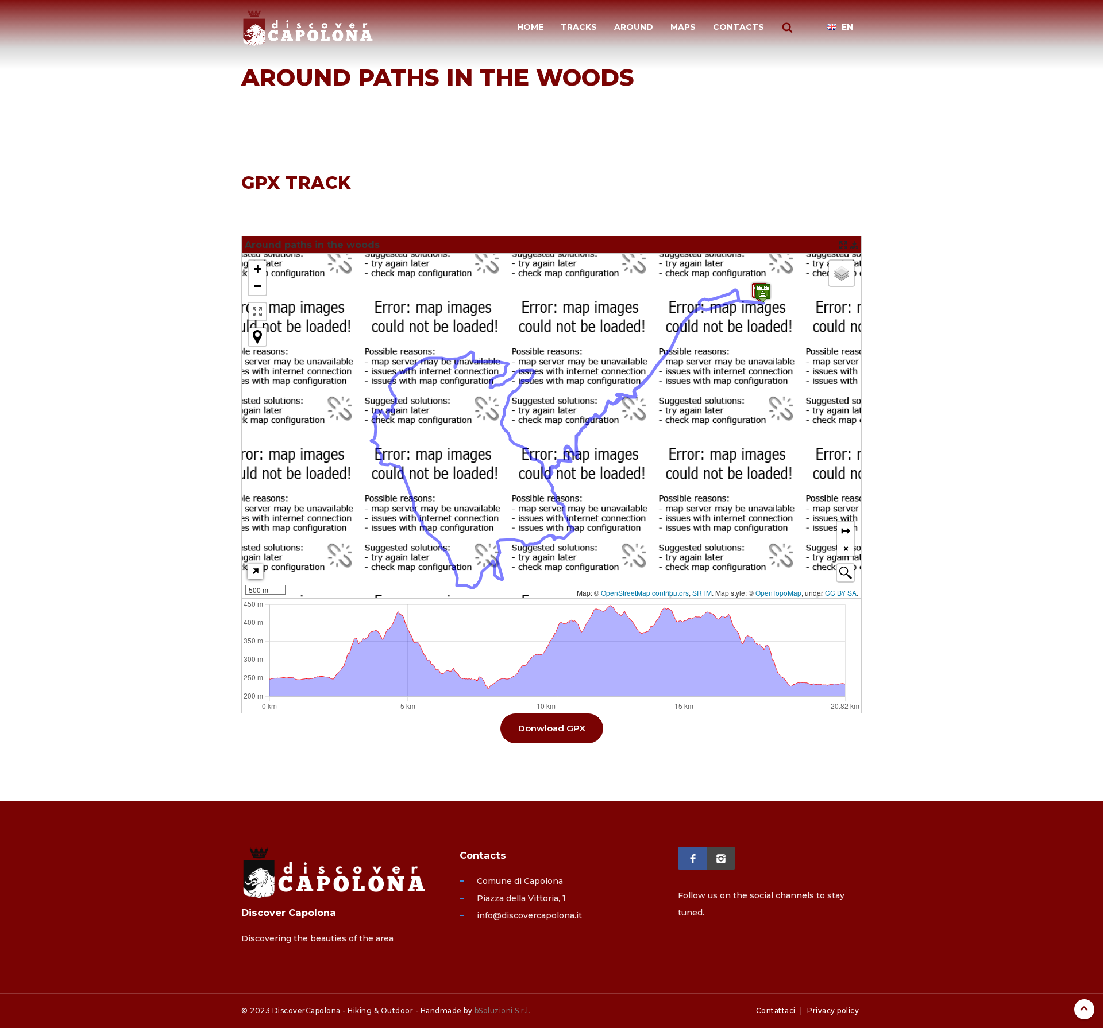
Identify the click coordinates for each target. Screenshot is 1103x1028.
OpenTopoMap (778, 593)
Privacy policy (833, 1010)
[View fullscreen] (257, 311)
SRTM (702, 593)
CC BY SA (841, 593)
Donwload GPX (551, 728)
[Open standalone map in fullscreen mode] (843, 245)
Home (530, 27)
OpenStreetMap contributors (645, 593)
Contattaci (776, 1010)
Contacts (738, 27)
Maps (683, 27)
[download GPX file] (854, 245)
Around (633, 27)
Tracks (579, 27)
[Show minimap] (255, 571)
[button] (257, 269)
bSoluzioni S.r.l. (503, 1010)
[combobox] (845, 572)
